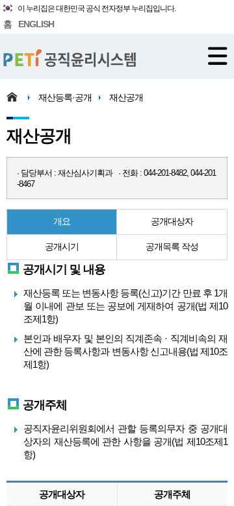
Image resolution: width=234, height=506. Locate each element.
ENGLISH (36, 24)
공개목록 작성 (172, 246)
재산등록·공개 (65, 97)
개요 (61, 221)
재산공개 (126, 97)
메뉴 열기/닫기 (218, 56)
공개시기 (62, 246)
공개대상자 (172, 221)
